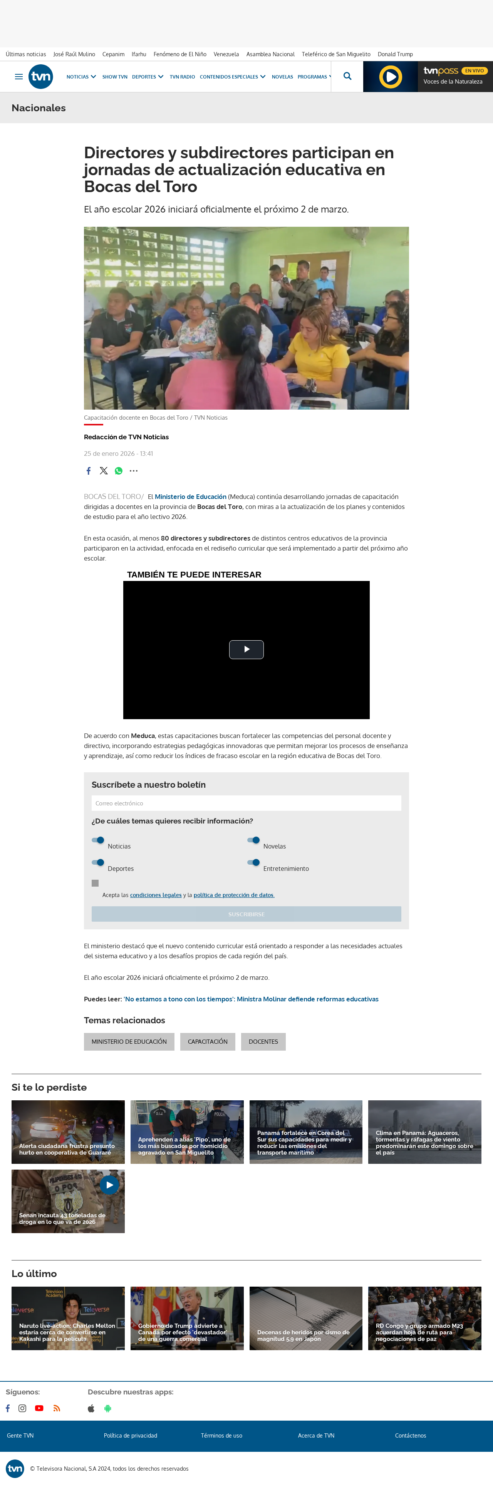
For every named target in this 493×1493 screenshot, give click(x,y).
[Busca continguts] (347, 76)
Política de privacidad (130, 1435)
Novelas (282, 77)
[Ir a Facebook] (9, 1408)
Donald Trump (395, 54)
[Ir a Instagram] (23, 1408)
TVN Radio (182, 77)
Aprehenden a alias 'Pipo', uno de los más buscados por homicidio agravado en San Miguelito (184, 1146)
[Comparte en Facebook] (88, 471)
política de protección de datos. (234, 895)
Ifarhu (139, 54)
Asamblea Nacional (270, 54)
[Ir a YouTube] (41, 1408)
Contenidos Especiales (229, 77)
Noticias (78, 77)
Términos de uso (221, 1435)
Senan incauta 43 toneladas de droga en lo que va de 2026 (62, 1218)
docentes (263, 1041)
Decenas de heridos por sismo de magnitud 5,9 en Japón (303, 1335)
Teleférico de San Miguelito (336, 54)
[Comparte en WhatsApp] (118, 471)
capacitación (208, 1041)
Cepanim (113, 54)
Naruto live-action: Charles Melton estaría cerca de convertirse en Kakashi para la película (67, 1332)
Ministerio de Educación (190, 496)
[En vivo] (430, 67)
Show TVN (114, 77)
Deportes (144, 77)
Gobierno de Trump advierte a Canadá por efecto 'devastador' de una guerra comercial (182, 1332)
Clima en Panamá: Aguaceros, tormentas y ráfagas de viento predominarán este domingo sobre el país (424, 1143)
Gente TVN (20, 1435)
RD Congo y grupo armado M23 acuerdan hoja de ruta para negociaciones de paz (419, 1332)
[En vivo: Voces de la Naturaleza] (390, 76)
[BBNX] (15, 1469)
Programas (312, 77)
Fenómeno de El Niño (180, 54)
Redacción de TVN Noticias (126, 437)
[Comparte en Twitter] (103, 471)
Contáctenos (410, 1435)
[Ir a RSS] (58, 1408)
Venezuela (226, 54)
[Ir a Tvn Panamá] (41, 76)
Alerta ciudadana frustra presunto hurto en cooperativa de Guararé (67, 1149)
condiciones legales (156, 895)
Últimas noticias (26, 54)
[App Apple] (92, 1408)
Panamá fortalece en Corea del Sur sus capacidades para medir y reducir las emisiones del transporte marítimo (304, 1143)
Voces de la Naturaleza (453, 81)
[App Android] (109, 1408)
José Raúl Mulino (74, 54)
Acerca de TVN (316, 1435)
